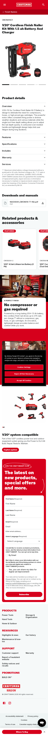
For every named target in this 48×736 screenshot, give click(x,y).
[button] (22, 732)
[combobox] (24, 541)
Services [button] (6, 164)
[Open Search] (43, 4)
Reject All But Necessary (24, 374)
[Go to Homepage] (24, 4)
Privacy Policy (11, 579)
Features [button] (6, 137)
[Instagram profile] (10, 703)
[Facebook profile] (4, 703)
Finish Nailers (11, 12)
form (18, 581)
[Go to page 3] (22, 84)
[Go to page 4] (30, 84)
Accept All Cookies (24, 380)
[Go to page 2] (14, 84)
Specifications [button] (9, 144)
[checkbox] (7, 555)
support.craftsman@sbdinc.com (18, 583)
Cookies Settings (23, 367)
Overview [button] (7, 106)
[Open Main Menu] (4, 4)
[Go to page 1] (5, 84)
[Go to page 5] (42, 84)
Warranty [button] (7, 157)
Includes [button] (6, 150)
